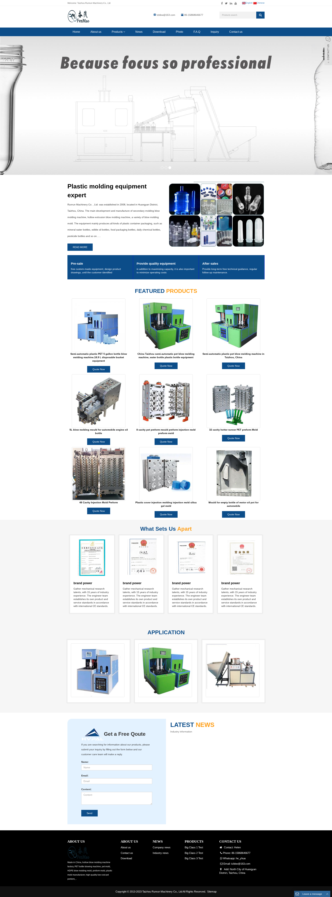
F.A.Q (196, 31)
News (138, 31)
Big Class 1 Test (194, 847)
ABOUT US (129, 841)
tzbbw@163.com (166, 15)
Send (89, 813)
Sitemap (211, 891)
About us (95, 31)
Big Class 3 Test (194, 858)
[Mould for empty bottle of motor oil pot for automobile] (233, 474)
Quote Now (99, 369)
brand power (82, 583)
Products (117, 31)
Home (76, 31)
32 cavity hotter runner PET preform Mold (233, 429)
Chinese (261, 3)
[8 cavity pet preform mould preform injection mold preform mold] (166, 401)
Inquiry (215, 31)
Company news (161, 847)
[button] (124, 31)
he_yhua (241, 858)
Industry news (161, 852)
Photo (179, 31)
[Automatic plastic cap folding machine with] (232, 670)
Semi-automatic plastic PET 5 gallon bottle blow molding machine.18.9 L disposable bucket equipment (98, 357)
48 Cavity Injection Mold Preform (98, 502)
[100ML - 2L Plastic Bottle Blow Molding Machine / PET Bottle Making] (165, 670)
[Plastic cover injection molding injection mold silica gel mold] (166, 474)
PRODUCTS (194, 841)
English (249, 3)
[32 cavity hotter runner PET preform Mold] (233, 401)
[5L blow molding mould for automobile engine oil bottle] (98, 401)
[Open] (328, 50)
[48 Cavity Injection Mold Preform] (98, 474)
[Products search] (260, 15)
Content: (86, 789)
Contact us (235, 31)
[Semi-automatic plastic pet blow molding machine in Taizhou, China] (233, 325)
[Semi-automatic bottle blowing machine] (97, 670)
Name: (85, 762)
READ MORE (80, 247)
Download (159, 31)
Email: (85, 775)
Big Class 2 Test (194, 852)
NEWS (158, 841)
